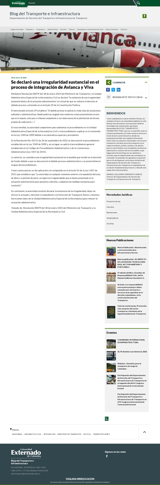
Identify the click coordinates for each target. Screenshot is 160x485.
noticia (87, 434)
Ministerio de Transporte (70, 434)
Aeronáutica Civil (33, 434)
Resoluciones (112, 212)
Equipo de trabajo (17, 29)
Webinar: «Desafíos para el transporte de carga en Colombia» (129, 366)
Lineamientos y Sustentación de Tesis (90, 29)
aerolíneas (17, 434)
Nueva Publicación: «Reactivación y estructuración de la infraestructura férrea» (131, 250)
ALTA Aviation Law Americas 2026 (132, 351)
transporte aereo (101, 434)
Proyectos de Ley (113, 201)
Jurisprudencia (112, 218)
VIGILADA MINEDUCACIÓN (80, 478)
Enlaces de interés (112, 29)
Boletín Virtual (53, 29)
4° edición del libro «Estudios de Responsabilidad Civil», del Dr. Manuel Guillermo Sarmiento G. (131, 275)
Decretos (110, 207)
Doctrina (63, 29)
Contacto (123, 29)
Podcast (72, 29)
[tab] (127, 82)
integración (50, 434)
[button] (127, 82)
